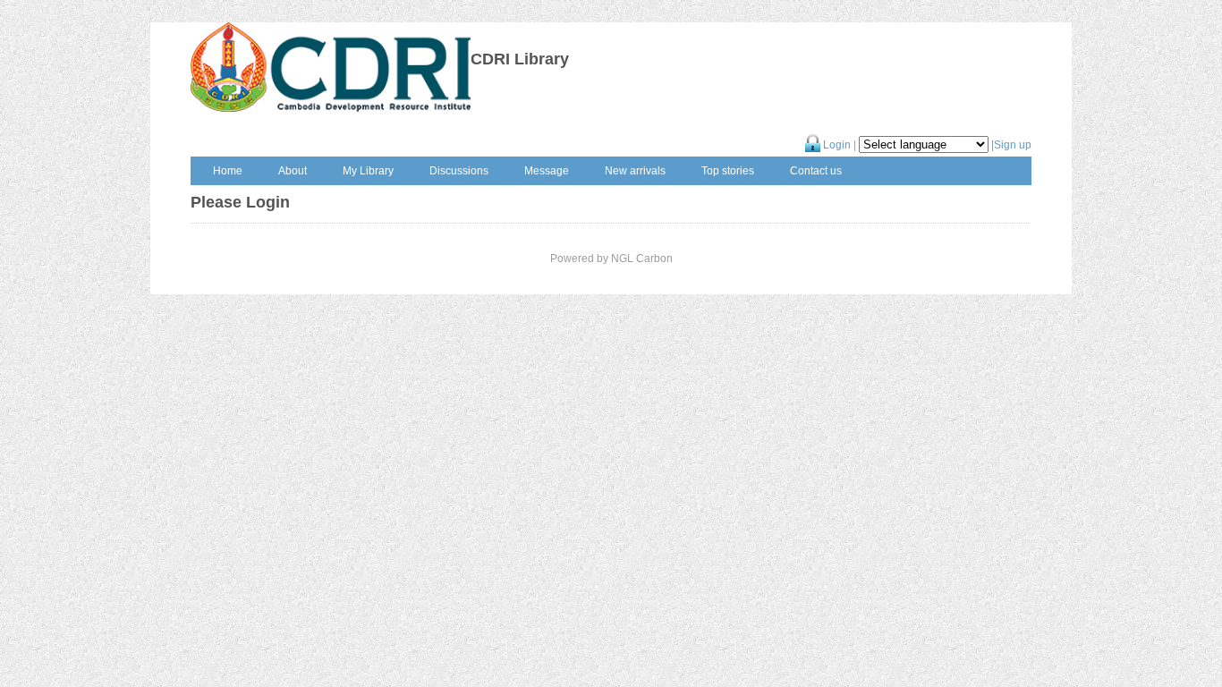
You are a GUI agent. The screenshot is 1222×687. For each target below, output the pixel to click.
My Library (368, 171)
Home (227, 171)
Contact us (816, 171)
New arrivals (635, 171)
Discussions (458, 171)
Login (835, 145)
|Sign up (1011, 145)
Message (546, 171)
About (292, 171)
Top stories (727, 171)
